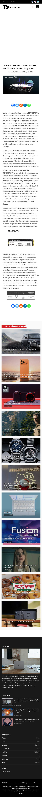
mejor (32, 158)
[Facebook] (13, 105)
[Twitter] (17, 105)
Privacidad (6, 772)
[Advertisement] (21, 32)
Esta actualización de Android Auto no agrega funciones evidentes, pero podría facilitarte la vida (26, 701)
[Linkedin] (25, 105)
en (12, 123)
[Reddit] (21, 105)
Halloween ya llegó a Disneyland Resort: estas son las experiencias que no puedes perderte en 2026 (26, 711)
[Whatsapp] (29, 105)
